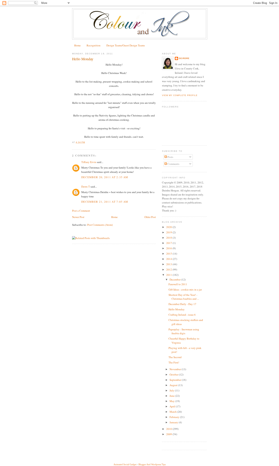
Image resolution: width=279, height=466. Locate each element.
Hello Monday (177, 309)
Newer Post (78, 217)
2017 (169, 243)
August (174, 385)
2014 (169, 259)
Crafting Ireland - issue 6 (182, 314)
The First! (174, 362)
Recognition (93, 45)
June (172, 396)
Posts (170, 157)
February (175, 417)
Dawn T (85, 186)
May (172, 401)
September (176, 380)
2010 (169, 429)
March (173, 411)
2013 (169, 264)
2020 (169, 227)
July (172, 390)
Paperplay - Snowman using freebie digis (184, 331)
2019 (169, 232)
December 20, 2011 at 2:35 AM (104, 177)
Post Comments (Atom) (100, 225)
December (175, 279)
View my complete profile (180, 95)
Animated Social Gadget (125, 464)
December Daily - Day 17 (182, 304)
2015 (169, 253)
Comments (173, 164)
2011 (169, 275)
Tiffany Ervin (88, 162)
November (176, 369)
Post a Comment (81, 210)
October (174, 374)
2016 (169, 248)
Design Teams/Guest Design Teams (125, 45)
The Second (175, 357)
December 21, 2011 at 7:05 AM (104, 201)
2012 (169, 269)
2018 (169, 237)
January (174, 422)
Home (77, 45)
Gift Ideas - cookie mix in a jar (185, 289)
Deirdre (184, 58)
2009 (169, 434)
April (173, 406)
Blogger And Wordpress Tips (152, 464)
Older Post (150, 217)
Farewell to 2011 (178, 284)
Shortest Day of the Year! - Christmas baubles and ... (184, 297)
